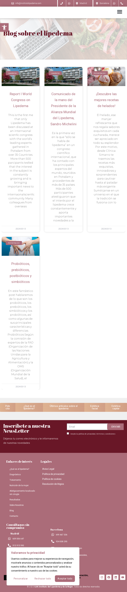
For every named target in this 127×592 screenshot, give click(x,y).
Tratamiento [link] (15, 480)
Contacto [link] (14, 516)
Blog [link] (12, 510)
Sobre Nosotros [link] (17, 505)
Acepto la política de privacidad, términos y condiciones (92, 434)
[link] (4, 27)
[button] (120, 11)
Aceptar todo (65, 578)
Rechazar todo (43, 578)
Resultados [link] (15, 500)
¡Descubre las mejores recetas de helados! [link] (106, 100)
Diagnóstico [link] (15, 474)
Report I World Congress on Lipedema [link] (21, 100)
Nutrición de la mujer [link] (19, 485)
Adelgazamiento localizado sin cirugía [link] (22, 492)
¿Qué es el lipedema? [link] (19, 469)
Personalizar (21, 578)
